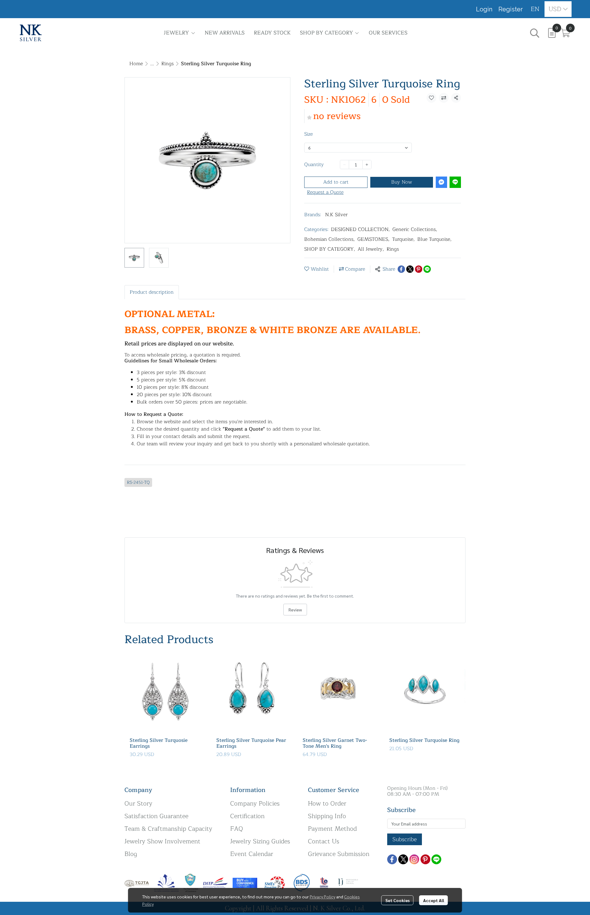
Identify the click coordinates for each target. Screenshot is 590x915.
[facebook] (392, 859)
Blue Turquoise (434, 239)
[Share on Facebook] (401, 269)
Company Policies (255, 803)
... (152, 64)
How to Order (327, 803)
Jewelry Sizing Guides (260, 841)
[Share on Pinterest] (418, 269)
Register (510, 9)
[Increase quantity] (367, 164)
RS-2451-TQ (138, 482)
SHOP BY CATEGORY (329, 249)
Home (136, 64)
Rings (167, 64)
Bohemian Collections (329, 239)
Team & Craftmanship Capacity (168, 829)
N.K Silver (336, 215)
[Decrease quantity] (344, 164)
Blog (130, 854)
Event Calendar (251, 854)
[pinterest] (425, 859)
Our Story (138, 803)
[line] (436, 859)
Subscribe (404, 839)
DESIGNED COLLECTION (360, 229)
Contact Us (323, 841)
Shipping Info (327, 816)
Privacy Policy (322, 896)
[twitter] (403, 859)
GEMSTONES (373, 239)
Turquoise (403, 239)
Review (295, 609)
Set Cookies (397, 900)
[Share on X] (410, 269)
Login (484, 9)
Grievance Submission (338, 854)
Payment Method (332, 829)
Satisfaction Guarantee (156, 816)
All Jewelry (371, 249)
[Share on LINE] (427, 269)
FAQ (236, 829)
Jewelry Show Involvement (162, 841)
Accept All (433, 900)
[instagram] (414, 859)
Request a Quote (325, 192)
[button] (535, 9)
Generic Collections (414, 229)
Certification (247, 816)
